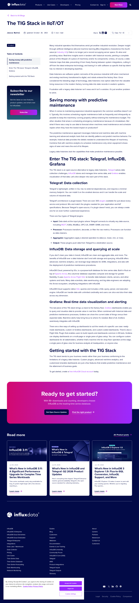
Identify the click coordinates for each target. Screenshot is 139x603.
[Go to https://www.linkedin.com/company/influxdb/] (113, 586)
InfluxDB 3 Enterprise (14, 532)
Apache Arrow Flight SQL (74, 277)
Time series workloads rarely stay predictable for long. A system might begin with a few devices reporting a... (25, 483)
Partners (95, 534)
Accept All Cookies (71, 583)
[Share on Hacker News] (106, 33)
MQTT (63, 224)
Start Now (118, 5)
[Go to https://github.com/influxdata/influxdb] (117, 586)
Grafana (115, 173)
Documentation (55, 543)
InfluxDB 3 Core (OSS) (57, 555)
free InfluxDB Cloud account (81, 371)
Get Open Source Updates (56, 412)
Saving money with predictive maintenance (20, 61)
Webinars (53, 540)
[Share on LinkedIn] (103, 33)
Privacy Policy (38, 586)
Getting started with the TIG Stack (22, 76)
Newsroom (96, 537)
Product (11, 45)
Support (52, 537)
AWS (51, 561)
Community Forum (56, 552)
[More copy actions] (128, 33)
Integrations (11, 543)
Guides (52, 528)
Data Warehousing (13, 567)
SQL (78, 289)
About (94, 528)
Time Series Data (13, 558)
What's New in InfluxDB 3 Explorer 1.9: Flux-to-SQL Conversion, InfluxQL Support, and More (109, 473)
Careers (95, 532)
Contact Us (94, 5)
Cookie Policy (115, 596)
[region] (43, 589)
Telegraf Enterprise (13, 540)
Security (105, 596)
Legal (98, 596)
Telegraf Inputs (55, 567)
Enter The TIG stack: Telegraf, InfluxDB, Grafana (23, 69)
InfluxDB (71, 173)
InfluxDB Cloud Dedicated (16, 537)
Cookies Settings (70, 594)
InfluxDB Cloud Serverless (16, 534)
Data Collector (12, 549)
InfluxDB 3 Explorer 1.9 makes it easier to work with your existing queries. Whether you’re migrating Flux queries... (112, 483)
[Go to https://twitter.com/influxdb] (108, 586)
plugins (103, 200)
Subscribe (24, 112)
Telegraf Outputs (55, 570)
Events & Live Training (57, 546)
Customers (53, 534)
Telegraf (111, 170)
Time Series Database (14, 561)
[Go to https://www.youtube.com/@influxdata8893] (104, 587)
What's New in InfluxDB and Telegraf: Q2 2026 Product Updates (68, 471)
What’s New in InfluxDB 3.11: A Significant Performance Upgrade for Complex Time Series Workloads (25, 473)
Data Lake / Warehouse (15, 546)
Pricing (77, 5)
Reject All (71, 589)
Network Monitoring (14, 570)
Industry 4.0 (62, 52)
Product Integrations (57, 564)
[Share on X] (100, 33)
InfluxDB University (56, 549)
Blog (51, 532)
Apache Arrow (61, 273)
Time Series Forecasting (15, 564)
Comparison (127, 596)
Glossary (53, 573)
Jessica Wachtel (13, 33)
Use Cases (11, 555)
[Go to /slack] (120, 586)
